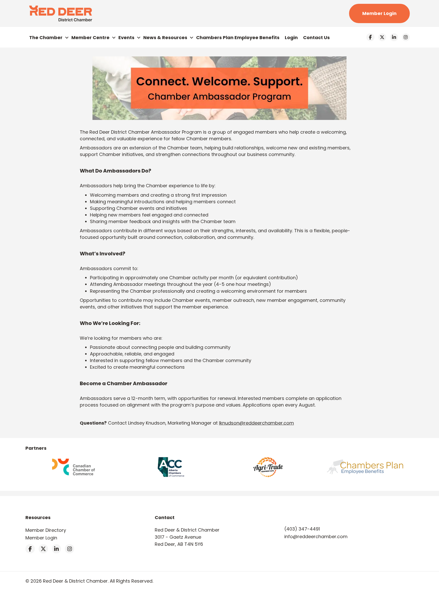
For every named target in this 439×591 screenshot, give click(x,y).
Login (291, 37)
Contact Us (316, 37)
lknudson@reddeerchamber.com (256, 423)
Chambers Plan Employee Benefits (237, 37)
